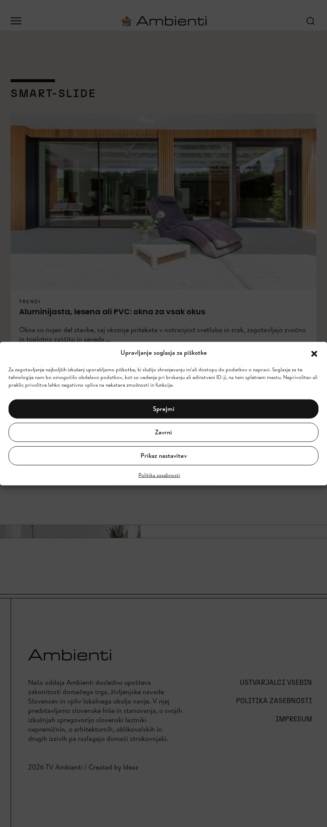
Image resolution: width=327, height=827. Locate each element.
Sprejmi (164, 408)
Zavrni (163, 432)
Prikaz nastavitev (164, 455)
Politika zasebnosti (159, 474)
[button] (314, 352)
